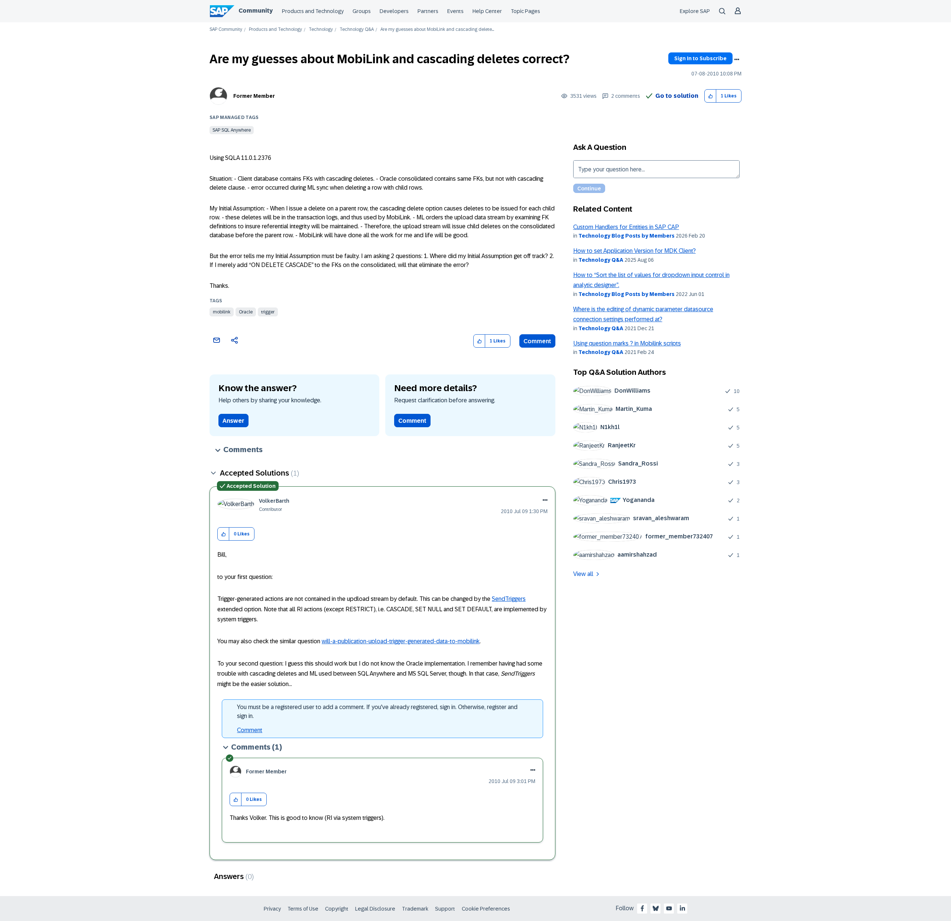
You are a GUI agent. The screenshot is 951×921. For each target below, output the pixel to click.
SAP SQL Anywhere (231, 130)
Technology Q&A (357, 29)
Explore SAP (695, 11)
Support (445, 909)
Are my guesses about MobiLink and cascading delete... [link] (437, 29)
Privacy (272, 909)
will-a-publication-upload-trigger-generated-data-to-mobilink (401, 641)
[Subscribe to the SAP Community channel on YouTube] (669, 908)
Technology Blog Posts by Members (626, 236)
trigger (268, 312)
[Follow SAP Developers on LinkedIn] (682, 908)
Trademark (415, 909)
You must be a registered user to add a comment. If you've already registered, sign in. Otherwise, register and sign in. (377, 711)
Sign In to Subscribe (700, 58)
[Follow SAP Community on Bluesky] (656, 908)
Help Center (487, 11)
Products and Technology (313, 11)
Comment (537, 341)
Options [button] (737, 59)
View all (583, 574)
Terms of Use (303, 909)
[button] (710, 96)
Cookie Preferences (486, 909)
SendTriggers (509, 599)
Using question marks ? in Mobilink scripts (627, 343)
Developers (394, 11)
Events (455, 11)
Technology (321, 29)
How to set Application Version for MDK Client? (634, 251)
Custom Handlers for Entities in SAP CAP (626, 227)
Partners (428, 11)
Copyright (336, 909)
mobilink (221, 312)
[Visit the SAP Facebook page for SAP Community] (642, 908)
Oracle (246, 312)
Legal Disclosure (375, 909)
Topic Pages (525, 11)
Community (255, 10)
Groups (362, 11)
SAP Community (226, 29)
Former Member (254, 96)
